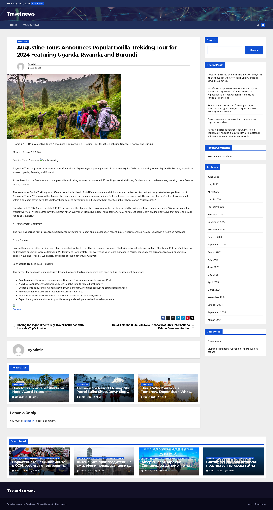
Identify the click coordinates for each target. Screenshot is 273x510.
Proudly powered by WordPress (21, 504)
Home (13, 25)
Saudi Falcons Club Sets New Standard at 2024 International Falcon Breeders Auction (151, 326)
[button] (258, 25)
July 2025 (212, 259)
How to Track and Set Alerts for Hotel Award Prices (38, 390)
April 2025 (213, 282)
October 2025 (215, 237)
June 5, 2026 (216, 471)
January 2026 (215, 214)
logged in (29, 420)
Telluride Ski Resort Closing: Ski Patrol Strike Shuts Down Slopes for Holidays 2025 (103, 391)
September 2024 (216, 312)
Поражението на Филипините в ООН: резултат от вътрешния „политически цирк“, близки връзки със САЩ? (234, 77)
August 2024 (214, 319)
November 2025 (216, 229)
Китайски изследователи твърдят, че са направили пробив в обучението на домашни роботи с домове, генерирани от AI (234, 132)
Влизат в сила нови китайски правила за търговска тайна (232, 464)
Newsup (48, 504)
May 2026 (213, 184)
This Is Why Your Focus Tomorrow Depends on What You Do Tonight (165, 391)
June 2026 (213, 176)
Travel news (20, 14)
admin (34, 64)
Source (17, 309)
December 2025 (216, 222)
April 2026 (213, 191)
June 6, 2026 (22, 471)
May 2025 (212, 274)
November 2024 (216, 297)
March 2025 (214, 289)
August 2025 (214, 252)
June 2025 (213, 267)
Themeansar (60, 504)
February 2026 (215, 206)
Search (211, 40)
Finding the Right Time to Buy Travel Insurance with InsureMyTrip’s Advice (50, 326)
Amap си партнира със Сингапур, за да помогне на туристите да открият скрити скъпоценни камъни (232, 108)
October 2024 (215, 304)
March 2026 (214, 199)
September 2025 (216, 244)
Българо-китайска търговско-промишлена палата (232, 350)
